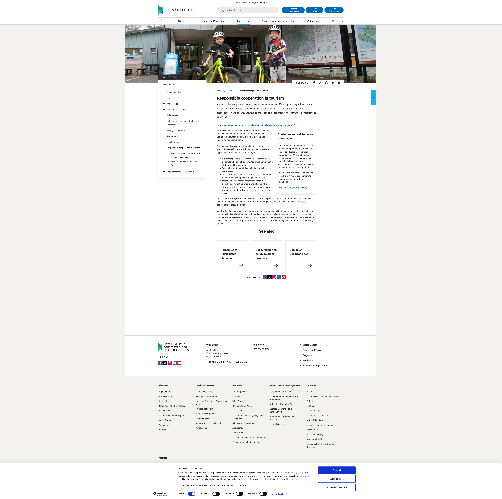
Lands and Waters (212, 21)
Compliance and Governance (171, 406)
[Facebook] (314, 83)
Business (242, 21)
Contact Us (163, 401)
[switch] (216, 494)
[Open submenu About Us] (189, 21)
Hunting (310, 406)
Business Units (165, 396)
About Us (182, 21)
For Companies (334, 10)
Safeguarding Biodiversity (282, 391)
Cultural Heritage (277, 424)
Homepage (221, 90)
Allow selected (337, 479)
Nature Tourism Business (182, 157)
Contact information (293, 10)
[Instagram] (326, 83)
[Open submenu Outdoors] (318, 21)
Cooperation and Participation (172, 415)
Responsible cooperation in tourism (248, 437)
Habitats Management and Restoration (282, 418)
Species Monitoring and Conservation (281, 410)
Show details (278, 494)
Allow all (337, 470)
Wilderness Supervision (317, 415)
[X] (320, 83)
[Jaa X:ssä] (373, 97)
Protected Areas (202, 418)
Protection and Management (277, 21)
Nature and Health (315, 439)
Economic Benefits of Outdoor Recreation (321, 445)
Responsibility (165, 410)
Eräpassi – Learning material (320, 425)
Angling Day (312, 429)
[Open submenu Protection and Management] (293, 21)
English (255, 2)
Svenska (246, 2)
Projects (162, 429)
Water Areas (201, 428)
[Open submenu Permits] (342, 21)
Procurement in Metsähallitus (180, 171)
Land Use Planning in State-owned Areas (211, 403)
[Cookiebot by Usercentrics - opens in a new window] (160, 494)
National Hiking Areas (205, 413)
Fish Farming (173, 142)
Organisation (164, 391)
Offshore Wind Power (177, 109)
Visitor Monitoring (315, 434)
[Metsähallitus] (176, 10)
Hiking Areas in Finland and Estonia (323, 396)
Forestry (170, 98)
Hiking (309, 391)
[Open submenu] (165, 98)
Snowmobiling (313, 410)
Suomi (238, 2)
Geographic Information (206, 396)
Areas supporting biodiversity (209, 423)
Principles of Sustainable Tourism (185, 153)
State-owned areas (204, 391)
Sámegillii (263, 2)
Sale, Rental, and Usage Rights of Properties (247, 417)
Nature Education (315, 420)
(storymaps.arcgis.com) (258, 125)
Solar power (172, 115)
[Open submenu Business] (248, 21)
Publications (164, 425)
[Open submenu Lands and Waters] (223, 21)
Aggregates (172, 136)
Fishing (310, 401)
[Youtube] (339, 83)
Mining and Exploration (177, 130)
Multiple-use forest (204, 408)
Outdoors (312, 21)
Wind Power (172, 103)
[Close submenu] (165, 148)
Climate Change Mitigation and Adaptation (284, 398)
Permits (336, 21)
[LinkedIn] (333, 83)
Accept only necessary (337, 487)
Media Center (315, 10)
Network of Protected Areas (282, 404)
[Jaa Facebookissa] (373, 92)
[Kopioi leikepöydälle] (373, 102)
